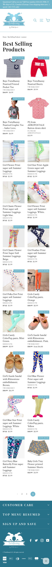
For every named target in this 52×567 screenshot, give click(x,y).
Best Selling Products (14, 37)
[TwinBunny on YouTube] (47, 540)
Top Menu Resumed (21, 514)
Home (5, 37)
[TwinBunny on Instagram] (42, 540)
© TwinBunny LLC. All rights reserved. (13, 552)
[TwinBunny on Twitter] (36, 540)
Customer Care (18, 505)
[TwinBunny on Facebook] (30, 540)
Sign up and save (20, 524)
